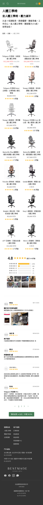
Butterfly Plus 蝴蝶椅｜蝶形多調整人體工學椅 (11, 153)
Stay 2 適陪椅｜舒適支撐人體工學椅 (32, 212)
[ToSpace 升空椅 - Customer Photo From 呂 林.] (17, 285)
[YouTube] (5, 476)
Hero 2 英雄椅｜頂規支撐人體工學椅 (31, 242)
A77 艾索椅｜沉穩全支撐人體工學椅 (11, 242)
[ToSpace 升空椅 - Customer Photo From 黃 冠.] (25, 279)
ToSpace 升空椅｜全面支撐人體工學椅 (11, 57)
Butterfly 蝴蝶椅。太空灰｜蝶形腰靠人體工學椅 (31, 153)
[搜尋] (8, 3)
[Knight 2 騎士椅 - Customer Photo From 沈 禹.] (32, 285)
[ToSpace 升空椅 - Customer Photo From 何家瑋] (32, 279)
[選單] (4, 3)
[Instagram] (13, 476)
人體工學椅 (7, 430)
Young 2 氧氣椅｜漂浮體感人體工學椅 (11, 121)
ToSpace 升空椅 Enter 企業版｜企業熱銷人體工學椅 (11, 90)
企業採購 (7, 437)
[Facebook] (9, 476)
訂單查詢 (16, 430)
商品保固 (16, 437)
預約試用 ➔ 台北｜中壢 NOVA (21, 414)
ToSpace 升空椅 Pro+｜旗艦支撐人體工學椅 (31, 57)
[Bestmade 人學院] (22, 3)
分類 (8, 33)
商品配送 (16, 434)
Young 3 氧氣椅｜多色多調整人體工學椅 (31, 89)
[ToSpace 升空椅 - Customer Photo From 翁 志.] (17, 279)
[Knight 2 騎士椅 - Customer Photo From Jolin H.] (10, 279)
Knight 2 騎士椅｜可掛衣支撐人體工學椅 (11, 212)
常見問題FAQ (17, 440)
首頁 (3, 33)
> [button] (28, 406)
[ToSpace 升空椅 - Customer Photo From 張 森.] (10, 285)
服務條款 (16, 444)
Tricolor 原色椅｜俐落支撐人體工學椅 (11, 183)
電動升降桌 (7, 434)
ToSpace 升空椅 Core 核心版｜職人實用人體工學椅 (31, 122)
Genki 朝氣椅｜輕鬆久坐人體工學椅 (31, 183)
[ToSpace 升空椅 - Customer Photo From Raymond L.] (25, 285)
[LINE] (17, 476)
